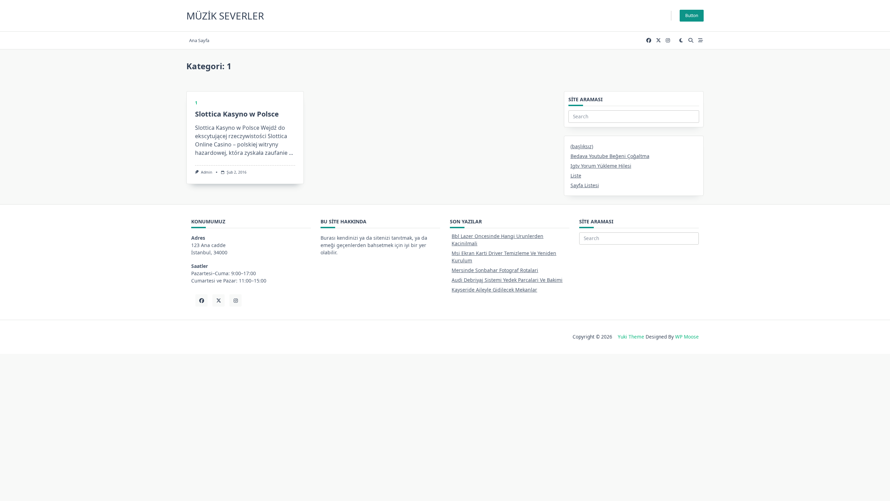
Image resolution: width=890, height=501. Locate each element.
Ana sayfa (199, 40)
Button (691, 15)
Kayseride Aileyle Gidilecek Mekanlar (494, 289)
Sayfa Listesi (585, 185)
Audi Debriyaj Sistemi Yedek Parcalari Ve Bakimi (507, 280)
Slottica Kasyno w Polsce (237, 114)
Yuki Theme (631, 336)
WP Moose (687, 336)
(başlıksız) (582, 146)
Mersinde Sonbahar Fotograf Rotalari (495, 270)
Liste (576, 175)
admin (206, 172)
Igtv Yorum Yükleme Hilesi (601, 165)
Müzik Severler (225, 15)
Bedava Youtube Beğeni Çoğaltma (610, 156)
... (291, 153)
